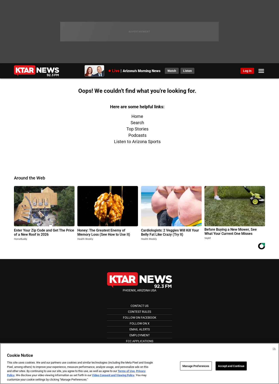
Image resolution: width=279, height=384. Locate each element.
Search (137, 122)
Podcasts (137, 135)
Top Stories (137, 129)
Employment (139, 335)
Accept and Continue (231, 365)
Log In (247, 71)
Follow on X (140, 323)
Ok (274, 348)
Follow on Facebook (139, 317)
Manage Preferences (195, 365)
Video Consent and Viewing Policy (113, 375)
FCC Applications (139, 341)
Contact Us (139, 306)
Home (137, 116)
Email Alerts (139, 329)
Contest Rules (139, 311)
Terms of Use (126, 371)
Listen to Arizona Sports (137, 141)
